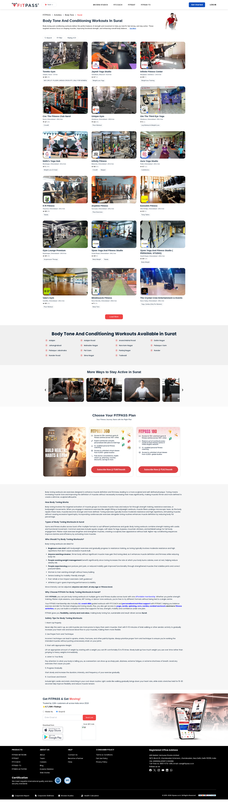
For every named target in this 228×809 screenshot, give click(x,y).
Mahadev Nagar (91, 345)
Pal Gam (87, 350)
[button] (49, 5)
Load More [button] (114, 317)
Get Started (197, 4)
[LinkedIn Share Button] (167, 770)
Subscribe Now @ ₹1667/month (111, 470)
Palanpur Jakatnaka (58, 350)
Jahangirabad (55, 345)
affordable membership (145, 596)
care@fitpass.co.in (186, 763)
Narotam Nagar (126, 345)
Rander (157, 350)
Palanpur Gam (160, 345)
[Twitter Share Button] (154, 770)
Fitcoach (118, 5)
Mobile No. (49, 712)
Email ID (62, 712)
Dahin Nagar (159, 340)
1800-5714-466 (166, 763)
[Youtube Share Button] (163, 770)
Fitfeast (131, 5)
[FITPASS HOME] (25, 5)
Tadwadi (123, 355)
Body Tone (69, 15)
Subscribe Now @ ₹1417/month (158, 470)
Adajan (52, 340)
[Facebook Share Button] (150, 770)
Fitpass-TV (146, 5)
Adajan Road (89, 340)
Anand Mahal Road (127, 340)
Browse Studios (100, 5)
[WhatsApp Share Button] (171, 770)
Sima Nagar (89, 355)
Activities (58, 15)
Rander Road (54, 355)
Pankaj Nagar (125, 350)
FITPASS (47, 15)
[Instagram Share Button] (159, 770)
